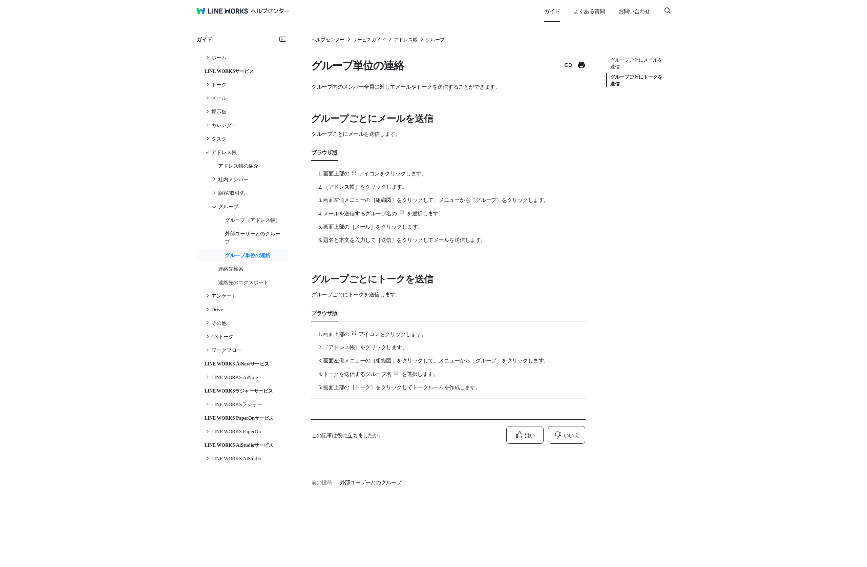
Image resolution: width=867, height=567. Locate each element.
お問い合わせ (634, 11)
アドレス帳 (406, 39)
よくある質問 (589, 11)
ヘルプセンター (327, 39)
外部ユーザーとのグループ (370, 482)
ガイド (552, 11)
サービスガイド (369, 39)
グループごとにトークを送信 (636, 80)
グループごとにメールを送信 (636, 63)
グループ (435, 39)
